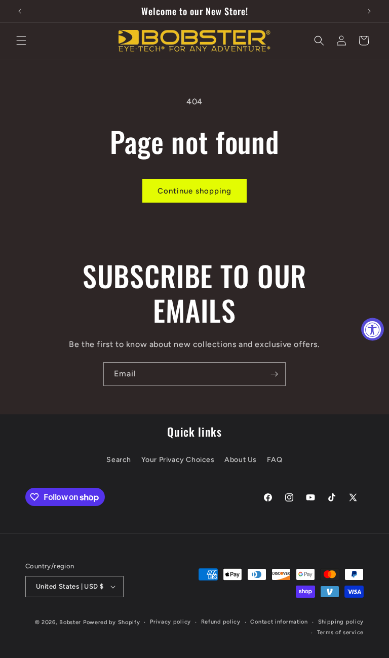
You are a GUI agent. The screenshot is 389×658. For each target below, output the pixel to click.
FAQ (275, 459)
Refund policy (221, 621)
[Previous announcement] (20, 11)
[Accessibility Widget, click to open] (372, 329)
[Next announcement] (369, 11)
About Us (240, 459)
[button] (21, 40)
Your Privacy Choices (178, 459)
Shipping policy (341, 621)
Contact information (278, 621)
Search (118, 459)
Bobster (70, 622)
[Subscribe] (274, 374)
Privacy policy (170, 621)
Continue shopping (194, 191)
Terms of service (340, 632)
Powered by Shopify (111, 622)
